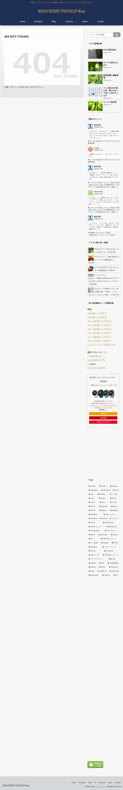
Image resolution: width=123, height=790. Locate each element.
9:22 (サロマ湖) (95, 368)
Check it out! (111, 403)
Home (73, 782)
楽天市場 (103, 418)
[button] (116, 34)
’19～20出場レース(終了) (99, 329)
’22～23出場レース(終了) (99, 325)
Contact (118, 782)
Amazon (103, 413)
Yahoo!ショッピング (103, 422)
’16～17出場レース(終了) (99, 340)
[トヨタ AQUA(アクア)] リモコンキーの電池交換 (106, 268)
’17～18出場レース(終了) (99, 337)
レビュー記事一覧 (109, 385)
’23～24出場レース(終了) (99, 321)
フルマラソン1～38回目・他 (101, 344)
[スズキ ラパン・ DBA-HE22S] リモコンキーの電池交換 (104, 260)
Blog (90, 782)
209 (106, 409)
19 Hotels (82, 782)
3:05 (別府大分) (95, 360)
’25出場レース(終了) (97, 317)
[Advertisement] (103, 455)
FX (95, 782)
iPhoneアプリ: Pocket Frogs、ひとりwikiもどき (106, 250)
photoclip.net (100, 786)
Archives (102, 782)
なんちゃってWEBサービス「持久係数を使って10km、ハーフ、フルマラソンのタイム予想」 (103, 292)
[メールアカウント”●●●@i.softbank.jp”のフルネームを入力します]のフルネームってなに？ (103, 279)
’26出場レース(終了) (97, 313)
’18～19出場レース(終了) (99, 333)
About (110, 782)
